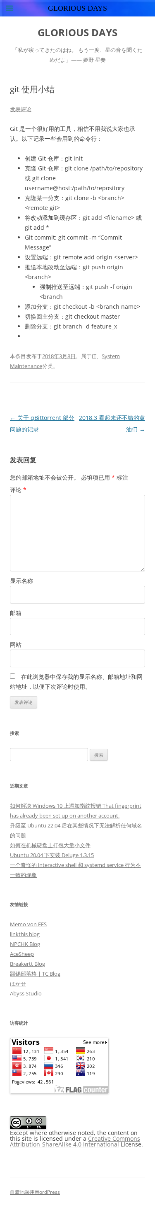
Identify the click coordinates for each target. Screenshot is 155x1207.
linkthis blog (25, 934)
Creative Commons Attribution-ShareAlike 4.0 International (75, 1141)
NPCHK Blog (25, 944)
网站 (15, 644)
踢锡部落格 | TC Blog (35, 973)
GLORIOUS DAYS (77, 32)
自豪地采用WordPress (35, 1191)
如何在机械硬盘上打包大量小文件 (50, 845)
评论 (18, 490)
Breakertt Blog (27, 963)
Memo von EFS (28, 924)
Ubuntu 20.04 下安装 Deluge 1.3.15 (52, 855)
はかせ (18, 983)
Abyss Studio (26, 993)
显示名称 (21, 581)
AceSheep (22, 954)
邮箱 (15, 613)
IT (94, 356)
